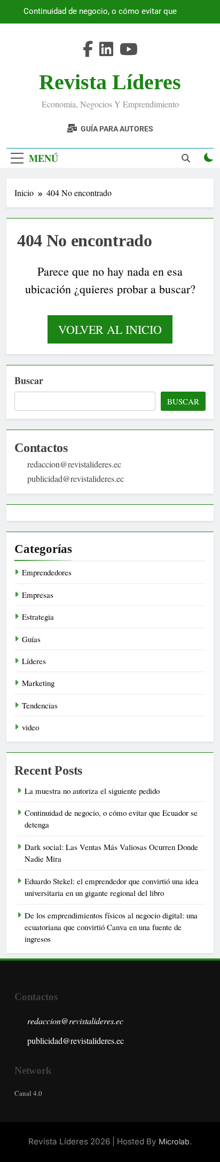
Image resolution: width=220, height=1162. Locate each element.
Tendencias (40, 705)
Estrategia (38, 616)
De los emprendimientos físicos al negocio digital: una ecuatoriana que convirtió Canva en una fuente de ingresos (111, 927)
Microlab (174, 1141)
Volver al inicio (110, 329)
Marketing (38, 682)
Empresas (37, 594)
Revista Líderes (110, 82)
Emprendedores (47, 572)
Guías (31, 639)
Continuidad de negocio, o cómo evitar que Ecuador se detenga (100, 11)
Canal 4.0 (28, 1093)
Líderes (34, 661)
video (30, 727)
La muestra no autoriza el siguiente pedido (92, 790)
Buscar (28, 380)
